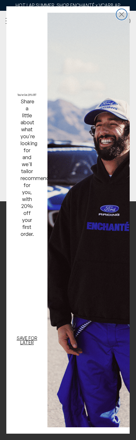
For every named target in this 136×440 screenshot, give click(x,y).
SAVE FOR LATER (27, 340)
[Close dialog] (121, 14)
